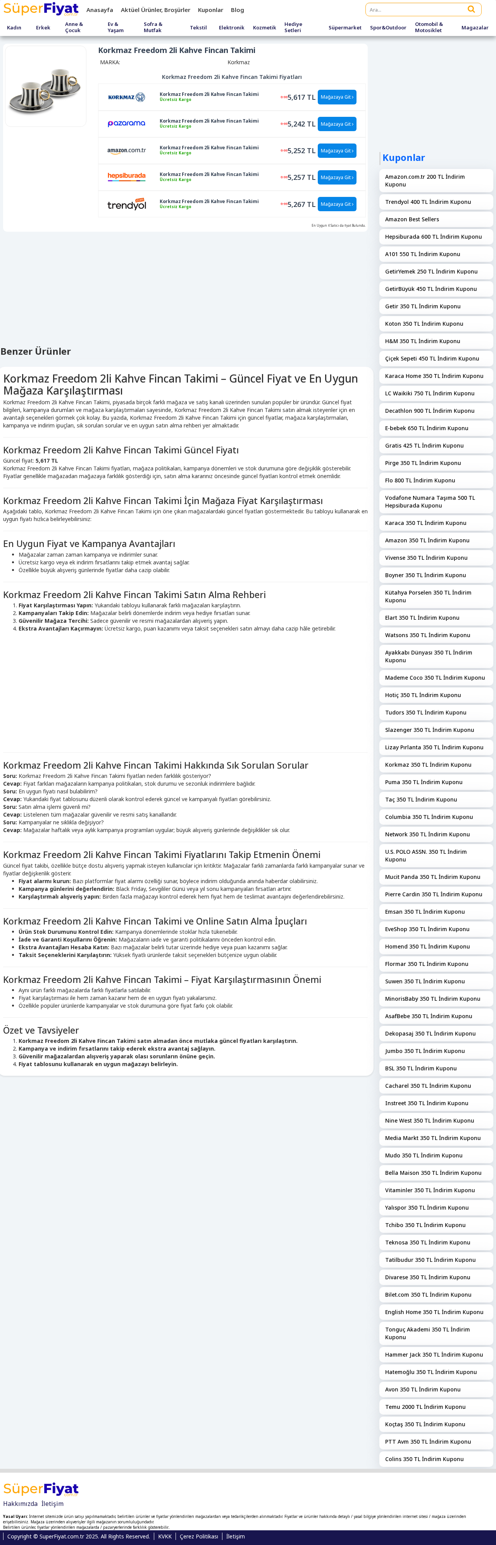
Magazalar (475, 28)
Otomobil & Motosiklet (429, 27)
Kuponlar (210, 10)
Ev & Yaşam (116, 27)
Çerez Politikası (199, 1536)
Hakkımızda (20, 1503)
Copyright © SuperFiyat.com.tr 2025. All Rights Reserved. (78, 1536)
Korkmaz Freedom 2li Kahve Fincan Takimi (209, 94)
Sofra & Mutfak (153, 27)
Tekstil (198, 28)
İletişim (52, 1503)
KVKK (165, 1536)
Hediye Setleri (293, 27)
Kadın (14, 28)
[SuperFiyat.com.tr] (42, 9)
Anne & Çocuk (74, 27)
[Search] (471, 9)
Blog (237, 10)
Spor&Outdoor (388, 28)
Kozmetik (264, 28)
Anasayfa (99, 10)
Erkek (43, 28)
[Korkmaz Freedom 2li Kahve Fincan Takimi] (126, 96)
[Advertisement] (185, 690)
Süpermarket (345, 28)
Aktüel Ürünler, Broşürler (155, 10)
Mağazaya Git (336, 97)
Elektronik (232, 28)
